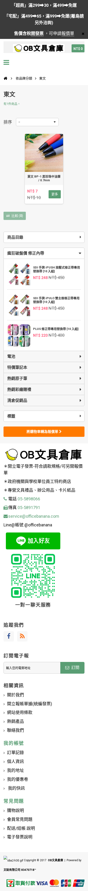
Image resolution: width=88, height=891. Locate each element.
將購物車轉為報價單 (43, 432)
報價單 (67, 33)
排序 (8, 122)
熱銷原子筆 (17, 378)
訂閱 (74, 667)
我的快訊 (16, 788)
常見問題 (14, 801)
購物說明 (15, 810)
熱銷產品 (15, 721)
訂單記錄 (15, 752)
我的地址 (15, 770)
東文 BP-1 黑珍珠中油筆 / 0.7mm (44, 178)
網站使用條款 (19, 712)
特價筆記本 (17, 367)
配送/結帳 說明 (21, 828)
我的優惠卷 (17, 779)
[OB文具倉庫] (39, 48)
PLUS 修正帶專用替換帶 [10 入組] (56, 329)
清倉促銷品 (17, 400)
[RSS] (22, 636)
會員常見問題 (19, 819)
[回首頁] (5, 78)
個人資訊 (15, 761)
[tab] (44, 253)
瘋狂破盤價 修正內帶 (25, 253)
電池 (11, 356)
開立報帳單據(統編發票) (29, 703)
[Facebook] (9, 636)
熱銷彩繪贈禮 (19, 389)
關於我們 (15, 694)
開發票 (37, 33)
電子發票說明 (19, 836)
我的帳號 (14, 743)
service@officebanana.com (33, 516)
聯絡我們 (15, 730)
